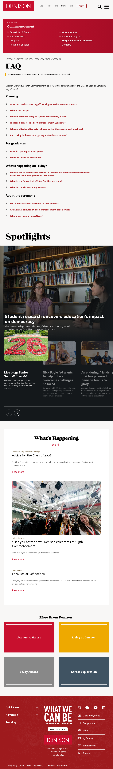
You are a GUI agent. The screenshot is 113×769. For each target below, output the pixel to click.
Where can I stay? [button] (19, 110)
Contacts (66, 44)
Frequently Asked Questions (47, 59)
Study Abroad (29, 672)
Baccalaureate (17, 36)
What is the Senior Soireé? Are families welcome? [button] (36, 181)
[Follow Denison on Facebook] (87, 708)
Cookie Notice (25, 766)
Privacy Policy (12, 766)
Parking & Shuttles (19, 44)
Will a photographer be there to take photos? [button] (34, 203)
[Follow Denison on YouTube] (96, 708)
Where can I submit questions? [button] (26, 215)
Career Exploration (84, 672)
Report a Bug (38, 766)
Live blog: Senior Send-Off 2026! (16, 374)
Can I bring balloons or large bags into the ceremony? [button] (38, 135)
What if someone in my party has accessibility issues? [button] (38, 116)
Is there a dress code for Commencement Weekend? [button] (37, 122)
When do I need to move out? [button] (25, 157)
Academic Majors (29, 637)
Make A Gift (57, 729)
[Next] (17, 412)
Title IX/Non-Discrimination (57, 766)
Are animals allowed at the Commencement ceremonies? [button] (40, 209)
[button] (99, 6)
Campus (9, 59)
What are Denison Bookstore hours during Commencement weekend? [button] (46, 128)
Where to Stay (69, 32)
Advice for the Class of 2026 (31, 455)
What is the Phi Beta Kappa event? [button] (28, 187)
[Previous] (9, 412)
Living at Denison (84, 637)
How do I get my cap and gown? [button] (27, 151)
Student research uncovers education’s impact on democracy (54, 318)
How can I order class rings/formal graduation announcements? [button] (44, 104)
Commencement (23, 59)
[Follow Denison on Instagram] (79, 708)
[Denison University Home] (58, 744)
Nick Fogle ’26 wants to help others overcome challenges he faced (58, 378)
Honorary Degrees (71, 36)
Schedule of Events (20, 32)
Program (14, 40)
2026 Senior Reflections (28, 574)
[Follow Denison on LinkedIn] (103, 708)
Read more (18, 472)
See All (55, 444)
